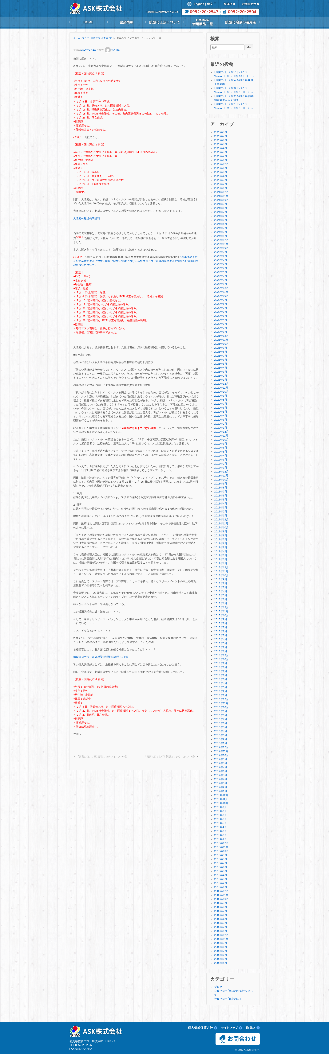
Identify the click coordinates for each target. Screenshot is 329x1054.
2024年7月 (220, 211)
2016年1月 (220, 603)
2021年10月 (221, 343)
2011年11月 (221, 799)
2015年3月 (220, 643)
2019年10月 (221, 439)
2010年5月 (220, 871)
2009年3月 (220, 922)
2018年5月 (220, 499)
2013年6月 (220, 723)
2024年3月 (220, 227)
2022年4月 (220, 319)
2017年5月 (220, 547)
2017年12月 (221, 519)
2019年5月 (220, 451)
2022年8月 (220, 303)
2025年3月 (220, 179)
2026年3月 (220, 152)
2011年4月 (220, 827)
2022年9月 (220, 299)
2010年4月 (220, 875)
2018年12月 (221, 471)
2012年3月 (220, 783)
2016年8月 (220, 583)
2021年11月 (221, 339)
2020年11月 (221, 387)
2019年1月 (220, 467)
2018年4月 (220, 503)
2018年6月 (220, 495)
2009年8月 (220, 906)
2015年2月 (220, 647)
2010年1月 (220, 887)
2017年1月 (220, 563)
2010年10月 (221, 851)
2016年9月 (220, 579)
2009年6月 (220, 914)
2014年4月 (220, 683)
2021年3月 (220, 371)
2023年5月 (220, 267)
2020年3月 (220, 419)
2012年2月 (220, 787)
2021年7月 (220, 355)
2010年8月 (220, 859)
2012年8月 (220, 763)
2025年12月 (221, 163)
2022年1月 (220, 331)
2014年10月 (221, 659)
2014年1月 (220, 695)
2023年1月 (220, 283)
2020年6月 (220, 407)
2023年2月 (220, 279)
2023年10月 (221, 247)
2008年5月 (220, 958)
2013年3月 (220, 735)
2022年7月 (220, 307)
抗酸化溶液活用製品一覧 (203, 22)
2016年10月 (221, 575)
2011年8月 (220, 811)
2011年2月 (220, 835)
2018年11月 (221, 475)
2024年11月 (221, 195)
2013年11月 (221, 703)
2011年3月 (220, 831)
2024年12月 (221, 191)
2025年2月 (220, 183)
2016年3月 (220, 595)
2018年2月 (220, 511)
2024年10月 (221, 199)
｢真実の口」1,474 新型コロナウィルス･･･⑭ (170, 756)
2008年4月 (220, 962)
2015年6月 (220, 631)
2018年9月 (220, 483)
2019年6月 (220, 447)
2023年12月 (221, 239)
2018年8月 (220, 487)
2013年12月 (221, 699)
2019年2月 (220, 463)
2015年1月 (220, 651)
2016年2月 (220, 599)
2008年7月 (220, 950)
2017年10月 (221, 527)
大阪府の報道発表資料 (86, 218)
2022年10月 (221, 295)
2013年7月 (220, 719)
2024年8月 (220, 207)
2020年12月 (221, 383)
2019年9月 (220, 443)
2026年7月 (220, 136)
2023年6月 (220, 263)
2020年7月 (220, 403)
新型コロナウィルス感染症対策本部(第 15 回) (100, 656)
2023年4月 (220, 271)
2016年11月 (221, 571)
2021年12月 (221, 335)
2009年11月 (221, 894)
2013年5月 (220, 727)
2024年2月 (220, 231)
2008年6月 (220, 954)
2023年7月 (220, 259)
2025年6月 (220, 167)
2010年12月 (221, 843)
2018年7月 (220, 491)
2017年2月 (220, 559)
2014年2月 (220, 691)
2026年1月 (220, 159)
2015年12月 (221, 607)
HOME (88, 22)
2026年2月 (220, 156)
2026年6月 (220, 140)
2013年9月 (220, 711)
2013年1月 (220, 743)
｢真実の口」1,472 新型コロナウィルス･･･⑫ (102, 756)
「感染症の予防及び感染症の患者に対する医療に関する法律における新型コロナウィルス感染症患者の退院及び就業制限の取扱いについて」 (136, 260)
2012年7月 (220, 767)
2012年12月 (221, 747)
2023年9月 (220, 251)
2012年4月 (220, 779)
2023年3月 (220, 275)
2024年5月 (220, 219)
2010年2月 (220, 883)
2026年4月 (220, 148)
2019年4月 (220, 455)
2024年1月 (220, 235)
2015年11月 (221, 611)
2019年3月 (220, 459)
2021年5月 (220, 363)
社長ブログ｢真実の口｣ (102, 38)
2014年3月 (220, 687)
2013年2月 (220, 739)
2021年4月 (220, 367)
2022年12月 (221, 287)
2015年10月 (221, 615)
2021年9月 (220, 347)
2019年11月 (221, 435)
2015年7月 (220, 627)
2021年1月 (220, 379)
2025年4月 (220, 175)
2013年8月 (220, 715)
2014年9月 (220, 663)
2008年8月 (220, 946)
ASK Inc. (115, 50)
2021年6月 (220, 359)
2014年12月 (221, 655)
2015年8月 (220, 623)
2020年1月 (220, 427)
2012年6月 (220, 771)
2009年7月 (220, 910)
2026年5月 (220, 144)
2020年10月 (221, 391)
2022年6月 (220, 311)
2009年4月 (220, 918)
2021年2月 (220, 375)
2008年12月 (221, 934)
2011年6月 (220, 819)
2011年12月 (221, 795)
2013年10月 (221, 707)
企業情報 (126, 22)
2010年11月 (221, 847)
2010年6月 (220, 867)
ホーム (76, 38)
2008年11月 (221, 938)
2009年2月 (220, 926)
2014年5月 (220, 679)
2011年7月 (220, 815)
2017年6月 (220, 543)
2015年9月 (220, 619)
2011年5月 (220, 823)
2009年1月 (220, 930)
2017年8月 (220, 535)
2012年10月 (221, 755)
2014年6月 (220, 675)
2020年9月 (220, 395)
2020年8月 (220, 399)
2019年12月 (221, 431)
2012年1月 (220, 791)
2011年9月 (220, 807)
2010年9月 (220, 855)
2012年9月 (220, 759)
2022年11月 (221, 291)
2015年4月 (220, 639)
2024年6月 (220, 215)
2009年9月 (220, 902)
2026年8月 (220, 132)
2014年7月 (220, 671)
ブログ (85, 38)
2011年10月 (221, 803)
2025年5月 (220, 171)
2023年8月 (220, 255)
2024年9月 (220, 203)
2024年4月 (220, 223)
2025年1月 (220, 187)
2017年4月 (220, 551)
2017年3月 (220, 555)
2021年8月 (220, 351)
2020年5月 (220, 411)
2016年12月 (221, 567)
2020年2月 (220, 423)
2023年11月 (221, 243)
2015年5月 (220, 635)
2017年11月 (221, 523)
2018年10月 (221, 479)
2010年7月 (220, 863)
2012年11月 (221, 751)
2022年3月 (220, 323)
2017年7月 (220, 539)
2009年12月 (221, 891)
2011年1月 (220, 839)
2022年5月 (220, 315)
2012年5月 (220, 775)
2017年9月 (220, 531)
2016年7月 (220, 587)
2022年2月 (220, 327)
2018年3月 (220, 507)
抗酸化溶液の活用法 (241, 22)
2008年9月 (220, 942)
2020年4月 (220, 415)
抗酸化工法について (164, 22)
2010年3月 (220, 879)
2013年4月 (220, 731)
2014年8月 (220, 667)
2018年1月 (220, 515)
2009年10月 (221, 898)
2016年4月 (220, 591)
